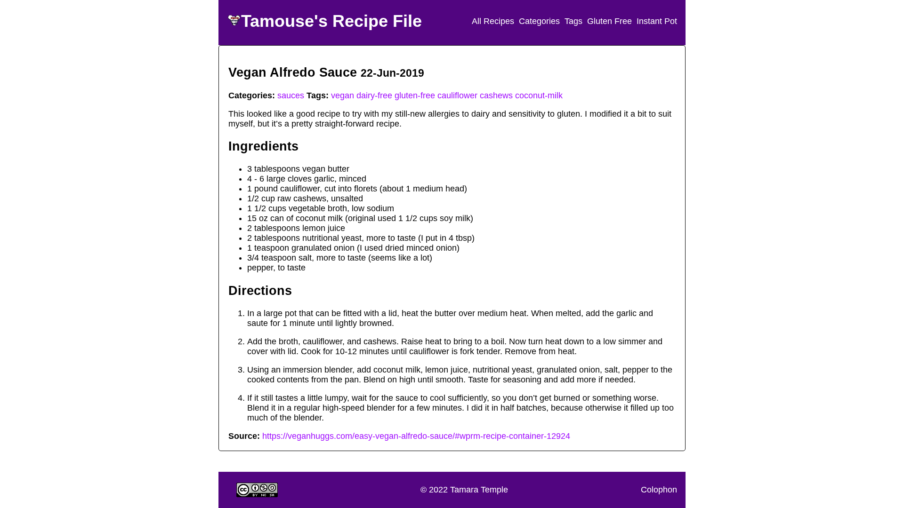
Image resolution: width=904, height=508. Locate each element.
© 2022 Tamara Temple (464, 489)
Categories (539, 21)
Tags (573, 21)
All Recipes (493, 21)
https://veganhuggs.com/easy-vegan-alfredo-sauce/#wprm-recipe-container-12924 (416, 436)
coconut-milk (539, 95)
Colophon (659, 489)
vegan (342, 95)
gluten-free (415, 95)
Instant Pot (657, 21)
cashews (496, 95)
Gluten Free (609, 21)
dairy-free (374, 95)
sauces (290, 95)
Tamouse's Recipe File (331, 21)
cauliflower (457, 95)
